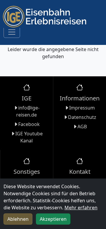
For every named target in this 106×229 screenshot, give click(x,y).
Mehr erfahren (80, 207)
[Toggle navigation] (12, 32)
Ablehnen (18, 219)
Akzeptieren (53, 219)
